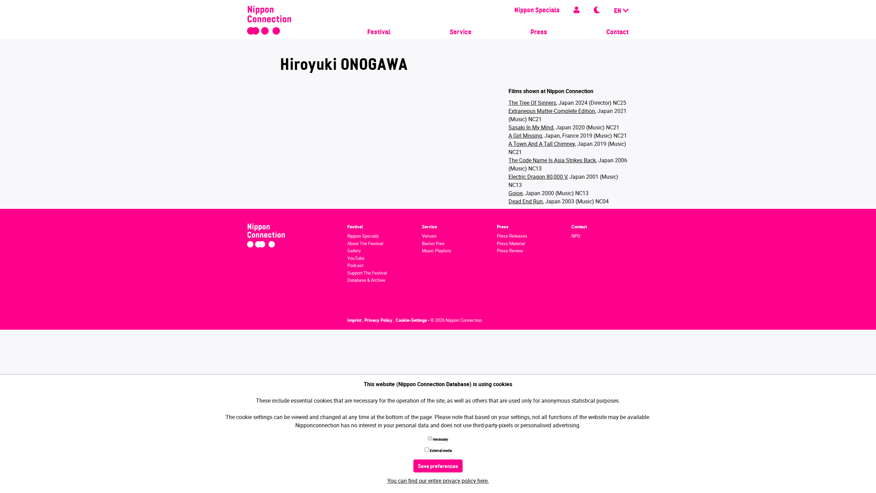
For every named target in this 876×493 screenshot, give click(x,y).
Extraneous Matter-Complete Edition (551, 111)
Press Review (510, 251)
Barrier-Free (433, 243)
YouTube (355, 258)
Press (538, 32)
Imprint (354, 320)
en (618, 11)
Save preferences (438, 466)
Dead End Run (525, 201)
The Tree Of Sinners (532, 102)
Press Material (511, 243)
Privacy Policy (379, 320)
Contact (617, 32)
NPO (575, 236)
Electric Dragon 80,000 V (537, 176)
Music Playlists (436, 251)
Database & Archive (366, 280)
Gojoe (515, 193)
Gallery (354, 251)
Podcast (355, 265)
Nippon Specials (537, 10)
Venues (429, 236)
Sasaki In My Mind (530, 127)
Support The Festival (367, 273)
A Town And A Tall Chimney (541, 144)
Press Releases (512, 236)
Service (461, 32)
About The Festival (365, 243)
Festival (378, 32)
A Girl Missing (525, 135)
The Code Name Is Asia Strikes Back (552, 160)
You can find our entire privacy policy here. (438, 480)
